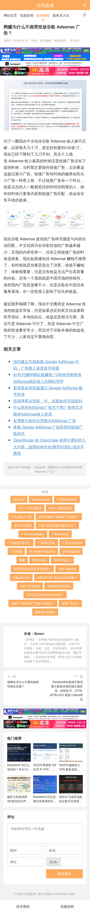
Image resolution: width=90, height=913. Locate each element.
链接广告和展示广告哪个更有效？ (32, 603)
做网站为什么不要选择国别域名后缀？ (23, 684)
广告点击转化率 (72, 543)
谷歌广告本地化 (30, 586)
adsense (18, 499)
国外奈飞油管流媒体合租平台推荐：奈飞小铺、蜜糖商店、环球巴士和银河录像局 (70, 799)
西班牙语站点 (62, 560)
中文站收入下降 (21, 517)
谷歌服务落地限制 (58, 586)
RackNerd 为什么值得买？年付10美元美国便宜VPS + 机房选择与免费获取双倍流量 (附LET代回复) (19, 767)
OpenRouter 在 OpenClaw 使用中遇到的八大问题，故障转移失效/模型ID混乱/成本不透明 (49, 446)
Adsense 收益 (41, 499)
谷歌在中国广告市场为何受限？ (57, 577)
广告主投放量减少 (32, 534)
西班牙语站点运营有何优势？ (32, 569)
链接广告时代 (70, 603)
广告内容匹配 (60, 534)
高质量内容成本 (45, 612)
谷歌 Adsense (67, 569)
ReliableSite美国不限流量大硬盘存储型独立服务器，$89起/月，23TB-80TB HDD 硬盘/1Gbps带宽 (66, 690)
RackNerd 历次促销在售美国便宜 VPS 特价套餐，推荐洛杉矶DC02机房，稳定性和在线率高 (44, 799)
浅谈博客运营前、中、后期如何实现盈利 (47, 401)
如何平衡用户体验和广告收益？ (59, 517)
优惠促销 (26, 15)
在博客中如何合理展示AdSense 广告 (44, 420)
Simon (39, 633)
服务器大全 (61, 15)
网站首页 (10, 15)
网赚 (22, 560)
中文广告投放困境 (60, 508)
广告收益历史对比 (19, 543)
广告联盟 (16, 551)
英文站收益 (39, 560)
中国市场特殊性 (67, 499)
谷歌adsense (21, 577)
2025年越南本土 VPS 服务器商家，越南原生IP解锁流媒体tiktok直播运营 (70, 767)
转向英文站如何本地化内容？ (45, 595)
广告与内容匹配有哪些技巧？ (57, 525)
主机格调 (45, 5)
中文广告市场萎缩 (30, 508)
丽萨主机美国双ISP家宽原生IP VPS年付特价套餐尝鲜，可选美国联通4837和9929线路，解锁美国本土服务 (18, 799)
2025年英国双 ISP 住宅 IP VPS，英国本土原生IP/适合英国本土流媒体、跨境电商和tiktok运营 (45, 767)
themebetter (60, 894)
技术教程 (43, 15)
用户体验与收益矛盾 (42, 551)
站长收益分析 (71, 551)
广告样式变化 (46, 543)
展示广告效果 (22, 525)
